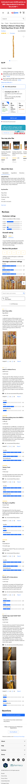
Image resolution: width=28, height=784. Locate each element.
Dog (2, 23)
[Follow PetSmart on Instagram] (8, 760)
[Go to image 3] (12, 60)
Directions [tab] (21, 173)
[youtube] (23, 760)
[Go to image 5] (14, 60)
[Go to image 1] (9, 60)
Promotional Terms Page (19, 736)
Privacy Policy (4, 778)
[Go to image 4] (13, 60)
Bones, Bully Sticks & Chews (17, 23)
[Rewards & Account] (8, 13)
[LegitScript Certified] (5, 765)
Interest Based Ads (5, 780)
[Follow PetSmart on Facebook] (3, 760)
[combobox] (13, 18)
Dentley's (3, 31)
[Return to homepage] (15, 13)
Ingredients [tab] (14, 173)
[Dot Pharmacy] (17, 765)
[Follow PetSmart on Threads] (13, 760)
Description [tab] (5, 173)
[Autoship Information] (18, 91)
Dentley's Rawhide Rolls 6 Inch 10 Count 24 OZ (17, 153)
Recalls (2, 773)
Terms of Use (4, 775)
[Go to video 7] (17, 60)
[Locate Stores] (20, 13)
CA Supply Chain (5, 783)
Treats (6, 23)
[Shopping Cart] (23, 13)
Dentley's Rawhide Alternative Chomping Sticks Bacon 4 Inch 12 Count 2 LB (6, 153)
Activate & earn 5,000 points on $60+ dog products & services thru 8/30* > (13, 4)
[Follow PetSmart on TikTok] (18, 760)
